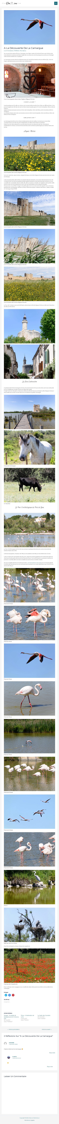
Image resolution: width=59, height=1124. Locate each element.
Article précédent (13, 1029)
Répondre (52, 1052)
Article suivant (47, 1029)
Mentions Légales (29, 1120)
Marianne (11, 1042)
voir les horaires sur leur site (34, 562)
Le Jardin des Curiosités (44, 1015)
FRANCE (16, 50)
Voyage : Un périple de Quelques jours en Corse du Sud (11, 1017)
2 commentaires (8, 50)
